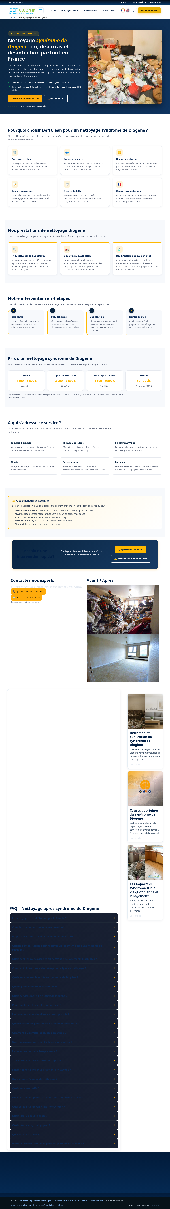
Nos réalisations (89, 10)
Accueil (53, 10)
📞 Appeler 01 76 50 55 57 (131, 549)
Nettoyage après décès (72, 1171)
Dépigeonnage (68, 1181)
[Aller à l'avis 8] (78, 885)
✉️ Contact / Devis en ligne (26, 597)
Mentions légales (19, 1205)
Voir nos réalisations (21, 1182)
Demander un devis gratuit (25, 98)
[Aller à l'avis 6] (65, 885)
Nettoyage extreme (69, 10)
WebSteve (154, 1205)
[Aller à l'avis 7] (72, 885)
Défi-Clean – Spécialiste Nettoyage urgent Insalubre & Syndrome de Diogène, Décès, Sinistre (61, 1200)
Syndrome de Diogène (72, 1164)
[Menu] (41, 10)
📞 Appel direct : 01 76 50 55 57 (28, 591)
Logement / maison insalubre (76, 1167)
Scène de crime (68, 1177)
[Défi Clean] (22, 10)
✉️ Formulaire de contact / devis (128, 1167)
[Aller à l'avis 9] (84, 885)
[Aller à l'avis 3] (47, 885)
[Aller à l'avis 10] (90, 885)
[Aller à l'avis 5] (59, 885)
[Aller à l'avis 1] (36, 885)
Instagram (129, 1186)
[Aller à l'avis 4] (53, 885)
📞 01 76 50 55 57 (56, 98)
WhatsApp (151, 1186)
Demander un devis (149, 10)
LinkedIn (140, 1186)
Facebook (117, 1186)
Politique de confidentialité (41, 1205)
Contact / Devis (108, 10)
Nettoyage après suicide (73, 1174)
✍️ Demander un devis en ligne (130, 558)
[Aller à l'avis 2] (41, 885)
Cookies (59, 1205)
